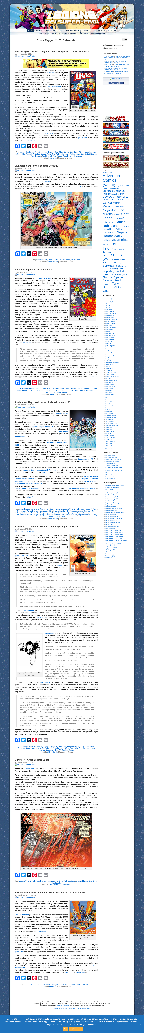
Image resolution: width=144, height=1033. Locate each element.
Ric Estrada (109, 413)
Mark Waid (108, 390)
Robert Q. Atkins (110, 415)
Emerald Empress (74, 746)
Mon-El (119, 239)
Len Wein (36, 391)
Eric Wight (108, 343)
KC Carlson (109, 378)
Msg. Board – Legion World (114, 534)
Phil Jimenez (21, 515)
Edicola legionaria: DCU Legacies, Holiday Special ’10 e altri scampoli (52, 51)
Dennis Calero (110, 337)
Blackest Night (116, 188)
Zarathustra (109, 68)
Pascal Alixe (109, 402)
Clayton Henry (110, 321)
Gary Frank (116, 214)
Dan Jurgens (37, 511)
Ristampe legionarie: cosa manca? (33, 269)
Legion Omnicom (110, 514)
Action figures (107, 172)
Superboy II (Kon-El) (53, 750)
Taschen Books (68, 750)
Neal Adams (109, 400)
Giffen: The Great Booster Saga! (32, 760)
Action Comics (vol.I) (28, 152)
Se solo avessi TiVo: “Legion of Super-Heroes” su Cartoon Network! (51, 892)
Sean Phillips (109, 421)
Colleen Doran (110, 323)
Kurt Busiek (109, 388)
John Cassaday (110, 372)
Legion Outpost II (111, 520)
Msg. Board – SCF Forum (113, 538)
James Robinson (84, 511)
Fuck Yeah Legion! (111, 497)
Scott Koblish (109, 419)
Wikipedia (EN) (110, 556)
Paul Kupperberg (58, 391)
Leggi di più (76, 1029)
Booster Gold (53, 152)
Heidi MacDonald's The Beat (114, 471)
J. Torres (108, 360)
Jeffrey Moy (109, 364)
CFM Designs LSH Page (113, 491)
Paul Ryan (108, 408)
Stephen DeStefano (112, 425)
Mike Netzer (109, 398)
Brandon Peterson (111, 313)
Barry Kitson (109, 309)
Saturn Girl (109, 262)
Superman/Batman (85, 515)
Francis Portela (59, 511)
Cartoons (54, 984)
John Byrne (109, 370)
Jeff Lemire (55, 748)
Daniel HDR (47, 511)
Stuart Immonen (110, 435)
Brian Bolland (109, 315)
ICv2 (106, 473)
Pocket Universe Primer (113, 542)
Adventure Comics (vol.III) (41, 509)
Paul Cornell (47, 156)
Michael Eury (109, 394)
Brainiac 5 (108, 190)
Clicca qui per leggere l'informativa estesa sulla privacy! (72, 1008)
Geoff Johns (109, 351)
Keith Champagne (111, 380)
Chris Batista (64, 152)
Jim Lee (121, 226)
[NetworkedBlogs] (116, 78)
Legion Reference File (112, 522)
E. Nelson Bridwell (27, 389)
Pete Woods (57, 156)
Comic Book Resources (113, 459)
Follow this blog (116, 83)
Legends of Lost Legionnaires (115, 503)
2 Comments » (66, 885)
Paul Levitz (70, 391)
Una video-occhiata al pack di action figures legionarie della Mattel (117, 57)
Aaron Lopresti (25, 509)
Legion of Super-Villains (79, 513)
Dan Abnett (74, 152)
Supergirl (109, 278)
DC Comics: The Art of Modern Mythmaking (50, 746)
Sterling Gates (118, 268)
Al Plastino (108, 304)
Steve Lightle (109, 431)
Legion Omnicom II (111, 516)
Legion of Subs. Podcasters (114, 512)
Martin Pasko (46, 391)
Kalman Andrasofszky (112, 376)
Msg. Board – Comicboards (114, 532)
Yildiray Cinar (59, 517)
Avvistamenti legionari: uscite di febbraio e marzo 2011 (44, 402)
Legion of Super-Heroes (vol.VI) (57, 513)
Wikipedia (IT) (109, 557)
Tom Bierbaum (110, 441)
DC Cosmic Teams (111, 495)
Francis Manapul (111, 204)
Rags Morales (68, 156)
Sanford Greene (110, 417)
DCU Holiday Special (23, 154)
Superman (78, 156)
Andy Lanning (42, 152)
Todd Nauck (109, 439)
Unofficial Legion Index (112, 554)
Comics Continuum (111, 465)
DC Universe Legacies (87, 152)
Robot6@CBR (110, 479)
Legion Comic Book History (114, 508)
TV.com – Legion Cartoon (113, 552)
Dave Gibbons (110, 335)
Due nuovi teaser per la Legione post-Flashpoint (116, 65)
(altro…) (31, 140)
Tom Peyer (108, 445)
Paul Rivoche (109, 406)
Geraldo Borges (110, 355)
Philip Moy (108, 411)
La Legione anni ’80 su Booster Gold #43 (36, 166)
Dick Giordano (110, 339)
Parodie (38, 156)
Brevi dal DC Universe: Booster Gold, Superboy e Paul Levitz (47, 526)
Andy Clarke (120, 186)
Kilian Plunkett (110, 386)
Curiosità (52, 395)
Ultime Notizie (52, 262)
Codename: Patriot (24, 511)
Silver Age (118, 263)
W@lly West (109, 56)
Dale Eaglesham (110, 327)
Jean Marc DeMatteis (112, 362)
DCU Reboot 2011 (118, 196)
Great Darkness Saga (67, 881)
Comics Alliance (110, 463)
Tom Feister (109, 443)
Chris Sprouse (110, 317)
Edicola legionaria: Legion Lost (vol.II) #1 (115, 61)
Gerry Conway (40, 389)
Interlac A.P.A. (110, 501)
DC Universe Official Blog (113, 467)
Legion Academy (37, 513)
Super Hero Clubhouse (112, 548)
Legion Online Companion (113, 518)
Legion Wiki (109, 524)
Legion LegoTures (111, 510)
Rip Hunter (46, 515)
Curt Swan (108, 325)
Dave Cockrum (110, 333)
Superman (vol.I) (112, 280)
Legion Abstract (110, 505)
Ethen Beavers (110, 345)
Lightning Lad (108, 240)
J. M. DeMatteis (58, 154)
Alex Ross (108, 308)
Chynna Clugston (111, 319)
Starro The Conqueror (69, 515)
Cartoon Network (43, 984)
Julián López (109, 374)
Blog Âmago (109, 489)
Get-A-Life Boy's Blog (112, 499)
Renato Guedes (119, 260)
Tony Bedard (111, 285)
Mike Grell (108, 396)
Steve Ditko (109, 427)
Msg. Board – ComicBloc (113, 530)
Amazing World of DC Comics (114, 485)
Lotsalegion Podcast (112, 526)
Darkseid (54, 881)
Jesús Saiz (80, 154)
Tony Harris (109, 447)
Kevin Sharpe (109, 384)
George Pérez (45, 154)
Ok (65, 1029)
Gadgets (107, 210)
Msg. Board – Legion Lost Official (116, 540)
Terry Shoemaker (110, 437)
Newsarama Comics (111, 477)
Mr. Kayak (108, 61)
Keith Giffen (89, 154)
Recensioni (52, 158)
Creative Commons (63, 1005)
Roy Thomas (80, 391)
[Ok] (140, 1024)
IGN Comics (109, 475)
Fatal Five (85, 746)
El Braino (36, 154)
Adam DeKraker (110, 300)
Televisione (86, 984)
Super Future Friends (112, 546)
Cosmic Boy (114, 194)
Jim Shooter (75, 389)
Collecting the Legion (112, 493)
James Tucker (76, 984)
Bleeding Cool (110, 455)
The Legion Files (110, 550)
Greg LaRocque (110, 359)
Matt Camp (108, 392)
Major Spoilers (110, 528)
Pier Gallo (83, 748)
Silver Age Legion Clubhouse (114, 544)
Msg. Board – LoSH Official (114, 536)
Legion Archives (110, 506)
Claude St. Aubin (90, 509)
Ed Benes (108, 341)
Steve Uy (108, 433)
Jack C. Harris (64, 389)
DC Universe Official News (113, 469)
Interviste (34, 748)
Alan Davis (108, 306)
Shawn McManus (111, 423)
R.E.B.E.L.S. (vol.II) (33, 515)
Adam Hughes (110, 302)
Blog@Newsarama (111, 457)
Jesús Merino (70, 154)
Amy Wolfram (31, 984)
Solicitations (55, 515)
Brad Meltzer (109, 311)
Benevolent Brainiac (112, 487)
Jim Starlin (85, 389)
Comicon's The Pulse (112, 461)
